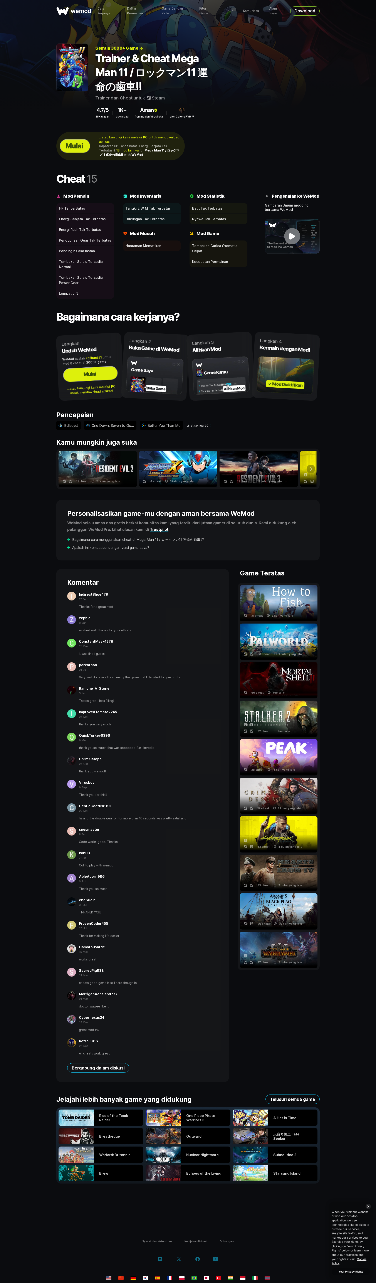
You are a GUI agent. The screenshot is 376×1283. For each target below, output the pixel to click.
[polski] (182, 1278)
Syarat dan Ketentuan (157, 1241)
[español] (157, 1278)
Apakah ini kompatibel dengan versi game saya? (110, 547)
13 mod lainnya (127, 150)
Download (304, 10)
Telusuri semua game (292, 1099)
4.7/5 (102, 110)
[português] (194, 1278)
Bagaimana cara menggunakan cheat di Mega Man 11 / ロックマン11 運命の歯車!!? (138, 539)
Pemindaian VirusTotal (149, 116)
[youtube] (215, 1259)
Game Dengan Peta (172, 11)
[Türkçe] (218, 1278)
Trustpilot (159, 529)
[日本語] (206, 1278)
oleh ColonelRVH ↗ (182, 116)
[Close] (368, 1206)
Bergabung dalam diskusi (98, 1068)
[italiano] (255, 1278)
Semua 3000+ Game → (119, 48)
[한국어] (145, 1278)
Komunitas (251, 11)
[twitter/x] (178, 1259)
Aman (147, 110)
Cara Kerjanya (103, 11)
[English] (108, 1278)
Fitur (229, 11)
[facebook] (197, 1259)
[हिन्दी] (230, 1278)
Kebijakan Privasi (196, 1241)
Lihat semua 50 (197, 425)
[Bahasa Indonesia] (242, 1278)
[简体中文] (121, 1278)
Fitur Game (203, 11)
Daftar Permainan (135, 11)
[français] (169, 1278)
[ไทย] (267, 1278)
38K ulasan (102, 116)
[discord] (160, 1259)
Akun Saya (273, 11)
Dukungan (227, 1241)
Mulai (74, 146)
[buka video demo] (292, 236)
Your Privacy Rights (351, 1271)
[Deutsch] (133, 1278)
